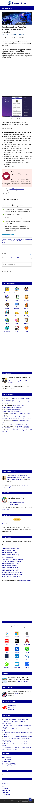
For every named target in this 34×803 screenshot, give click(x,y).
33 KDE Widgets (6, 761)
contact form (5, 509)
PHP (19, 479)
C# (10, 479)
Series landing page (25, 580)
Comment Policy (15, 258)
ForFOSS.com (6, 790)
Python (29, 477)
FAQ (3, 787)
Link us (4, 785)
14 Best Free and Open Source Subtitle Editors (16, 719)
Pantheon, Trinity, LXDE (9, 765)
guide (16, 693)
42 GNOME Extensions (8, 763)
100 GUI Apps (12, 705)
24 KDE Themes (6, 759)
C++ (8, 479)
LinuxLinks (25, 801)
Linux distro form (15, 504)
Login (30, 254)
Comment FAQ (6, 788)
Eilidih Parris (13, 34)
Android (21, 34)
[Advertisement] (17, 78)
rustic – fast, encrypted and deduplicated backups (18, 736)
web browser (9, 234)
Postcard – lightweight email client (19, 424)
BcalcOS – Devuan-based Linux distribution (16, 742)
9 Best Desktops (6, 757)
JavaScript (15, 479)
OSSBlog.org (5, 792)
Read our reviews (22, 681)
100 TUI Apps (12, 707)
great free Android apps (16, 189)
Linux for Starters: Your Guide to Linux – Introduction (17, 239)
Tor (3, 234)
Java (24, 477)
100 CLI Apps (11, 709)
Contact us (5, 783)
